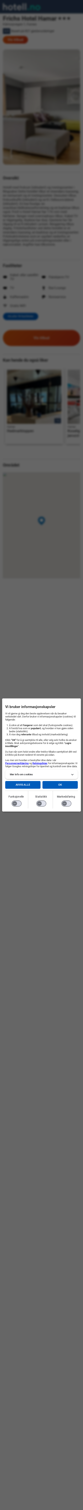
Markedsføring (66, 796)
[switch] (17, 803)
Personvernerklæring (17, 763)
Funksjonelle (16, 796)
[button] (41, 774)
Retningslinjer (39, 763)
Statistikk (41, 796)
